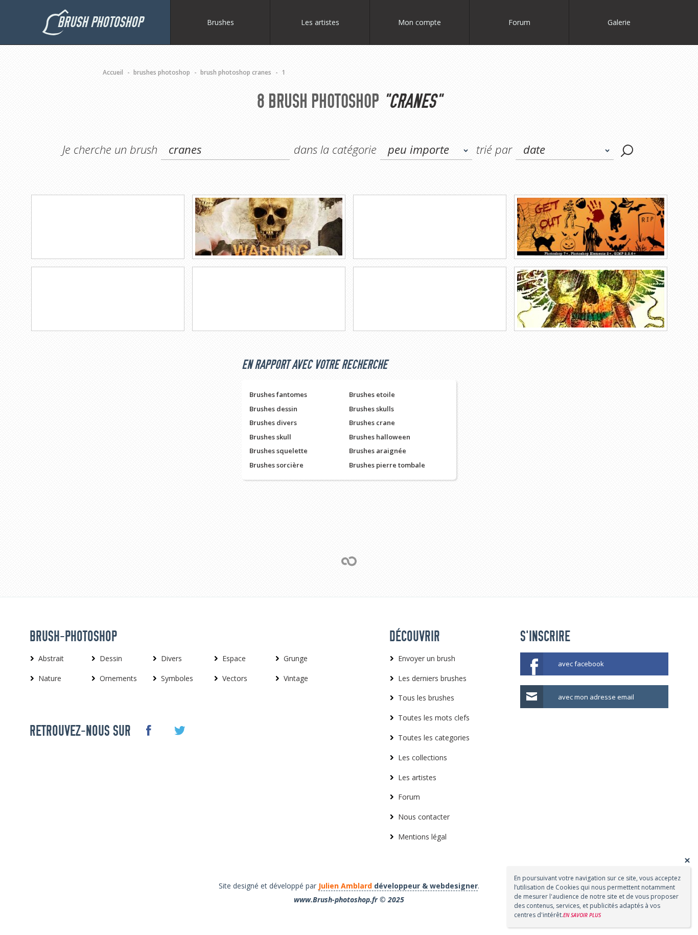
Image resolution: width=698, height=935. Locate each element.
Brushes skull (270, 436)
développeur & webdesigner (398, 886)
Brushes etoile (372, 394)
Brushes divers (273, 422)
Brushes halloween (379, 436)
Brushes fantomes (278, 394)
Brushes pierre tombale (387, 465)
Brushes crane (372, 422)
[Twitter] (179, 730)
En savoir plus (582, 915)
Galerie (619, 22)
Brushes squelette (278, 450)
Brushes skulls (371, 408)
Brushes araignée (377, 450)
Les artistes (320, 22)
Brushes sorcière (276, 465)
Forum (519, 22)
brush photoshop (100, 22)
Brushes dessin (273, 408)
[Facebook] (147, 730)
